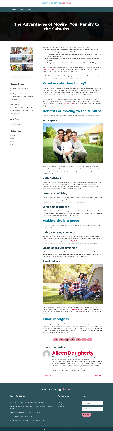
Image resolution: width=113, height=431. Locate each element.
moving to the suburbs (49, 69)
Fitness (12, 135)
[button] (102, 9)
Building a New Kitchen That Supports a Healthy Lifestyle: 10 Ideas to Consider (21, 96)
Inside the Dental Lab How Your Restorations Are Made (27, 402)
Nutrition (13, 144)
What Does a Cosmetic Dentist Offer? (21, 107)
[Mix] (78, 339)
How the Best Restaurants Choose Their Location (25, 412)
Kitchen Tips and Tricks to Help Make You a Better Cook (27, 420)
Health (12, 138)
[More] (89, 339)
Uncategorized (14, 147)
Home (12, 141)
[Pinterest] (72, 339)
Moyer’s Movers (75, 241)
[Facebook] (55, 339)
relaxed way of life (67, 103)
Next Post (98, 375)
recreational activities (76, 309)
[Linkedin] (67, 339)
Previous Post (48, 375)
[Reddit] (84, 339)
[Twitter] (61, 339)
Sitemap (70, 429)
